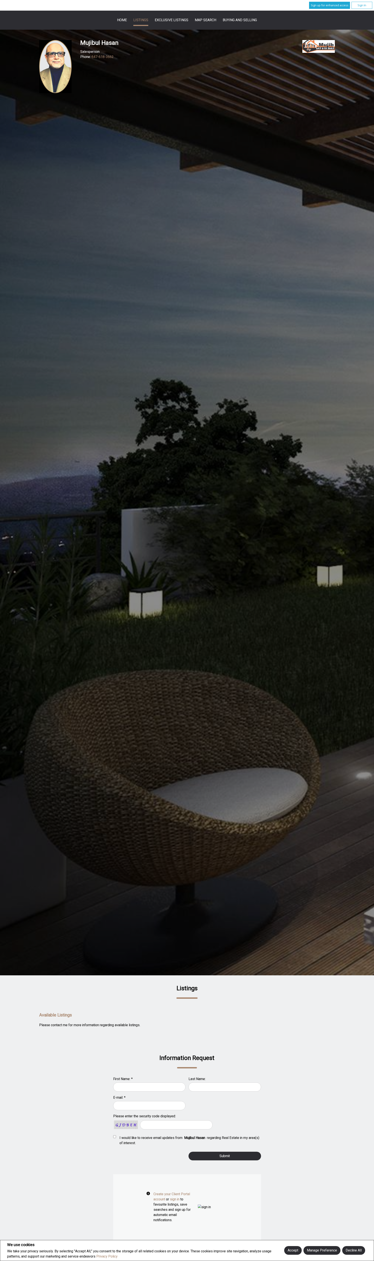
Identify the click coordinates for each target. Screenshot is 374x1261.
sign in (174, 1199)
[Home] (318, 46)
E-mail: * (119, 1097)
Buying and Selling (240, 20)
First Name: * (123, 1079)
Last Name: (197, 1079)
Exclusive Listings (171, 20)
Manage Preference (322, 1250)
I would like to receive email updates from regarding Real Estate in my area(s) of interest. (189, 1140)
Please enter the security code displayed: (144, 1116)
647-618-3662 (103, 57)
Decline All (354, 1250)
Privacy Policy (107, 1256)
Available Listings (55, 1015)
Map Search (205, 20)
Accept (293, 1250)
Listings (140, 20)
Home (122, 20)
